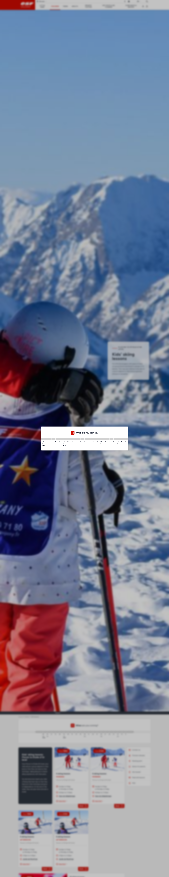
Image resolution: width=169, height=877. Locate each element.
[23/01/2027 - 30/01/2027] (78, 439)
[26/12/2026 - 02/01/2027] (62, 439)
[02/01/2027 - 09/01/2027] (66, 439)
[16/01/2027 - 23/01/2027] (74, 439)
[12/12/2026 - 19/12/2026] (53, 439)
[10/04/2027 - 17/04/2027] (124, 439)
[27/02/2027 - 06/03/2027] (99, 439)
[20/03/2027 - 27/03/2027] (111, 439)
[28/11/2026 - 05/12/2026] (45, 439)
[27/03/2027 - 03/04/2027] (116, 439)
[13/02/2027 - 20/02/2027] (91, 439)
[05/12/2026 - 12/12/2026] (49, 439)
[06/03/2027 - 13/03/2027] (103, 439)
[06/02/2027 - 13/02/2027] (87, 439)
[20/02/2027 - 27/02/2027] (95, 439)
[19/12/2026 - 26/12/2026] (58, 439)
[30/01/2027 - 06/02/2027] (82, 439)
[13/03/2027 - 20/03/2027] (107, 439)
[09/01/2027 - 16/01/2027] (70, 439)
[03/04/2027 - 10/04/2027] (120, 439)
